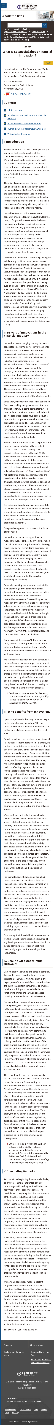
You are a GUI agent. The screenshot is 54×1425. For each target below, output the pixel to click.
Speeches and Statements (15, 31)
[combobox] (24, 25)
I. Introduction (14, 110)
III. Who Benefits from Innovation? (24, 123)
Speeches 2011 (38, 31)
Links (7, 1412)
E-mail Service (25, 1409)
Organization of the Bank (40, 1353)
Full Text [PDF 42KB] (21, 94)
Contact (44, 1409)
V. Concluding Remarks (18, 133)
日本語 (48, 63)
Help (36, 1409)
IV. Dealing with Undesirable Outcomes (26, 128)
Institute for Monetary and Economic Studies (24, 1401)
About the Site (10, 1409)
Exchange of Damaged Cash (14, 1353)
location (27, 1384)
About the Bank (20, 29)
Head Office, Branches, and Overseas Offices (41, 1361)
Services (8, 1345)
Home (6, 29)
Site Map (15, 1412)
